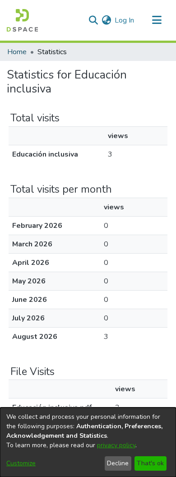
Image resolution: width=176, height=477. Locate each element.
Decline (118, 463)
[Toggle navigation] (156, 20)
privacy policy (116, 445)
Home (17, 52)
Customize (21, 463)
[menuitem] (106, 20)
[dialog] (88, 442)
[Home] (22, 20)
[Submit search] (93, 20)
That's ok (150, 463)
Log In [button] (125, 20)
